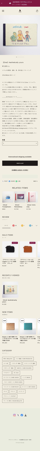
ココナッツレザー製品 (29, 363)
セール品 (6, 363)
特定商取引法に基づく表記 (25, 439)
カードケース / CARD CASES (11, 377)
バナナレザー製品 (16, 363)
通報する (35, 181)
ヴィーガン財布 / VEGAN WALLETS (13, 401)
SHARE (13, 181)
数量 (3, 140)
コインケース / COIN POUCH (11, 386)
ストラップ (21, 391)
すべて (6, 225)
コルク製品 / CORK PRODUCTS (24, 358)
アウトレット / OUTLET (10, 396)
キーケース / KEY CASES (28, 386)
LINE (19, 181)
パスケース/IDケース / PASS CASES (13, 382)
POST (6, 181)
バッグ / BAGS (26, 377)
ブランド (13, 391)
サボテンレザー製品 (8, 368)
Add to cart (20, 163)
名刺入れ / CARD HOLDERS (24, 368)
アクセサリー (7, 372)
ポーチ (5, 391)
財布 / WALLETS (8, 358)
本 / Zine (16, 372)
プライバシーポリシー (14, 439)
